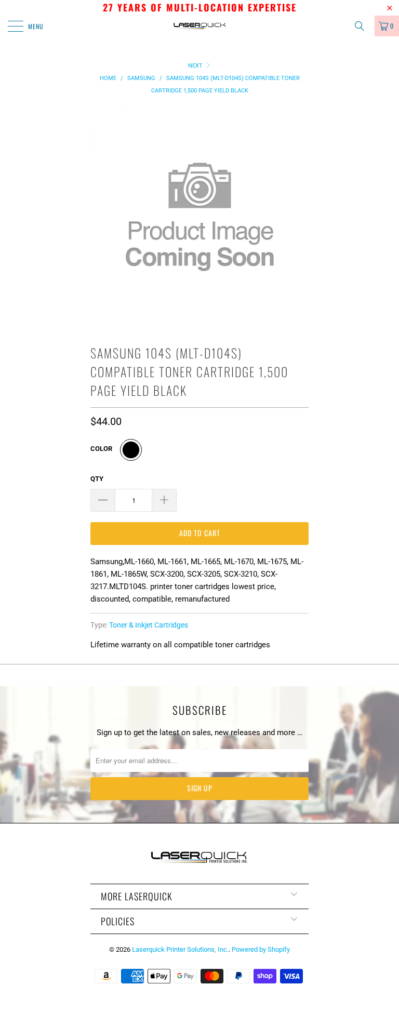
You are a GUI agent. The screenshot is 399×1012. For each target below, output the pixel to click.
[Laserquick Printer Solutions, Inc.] (199, 26)
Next (196, 65)
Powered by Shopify (261, 949)
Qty (96, 479)
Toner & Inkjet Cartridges (148, 625)
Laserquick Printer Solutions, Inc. (180, 949)
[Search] (363, 26)
